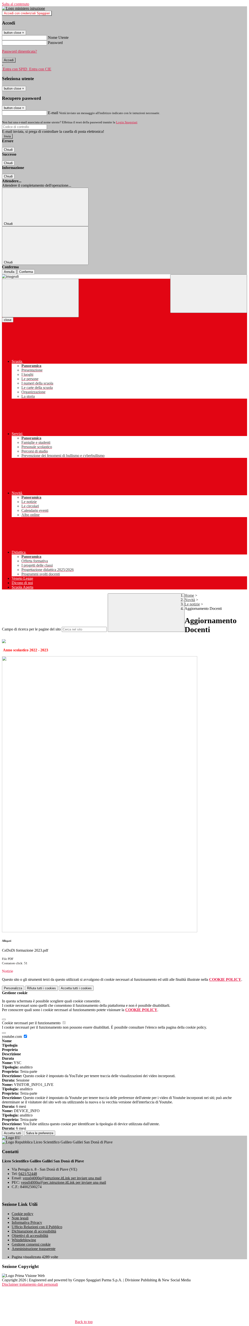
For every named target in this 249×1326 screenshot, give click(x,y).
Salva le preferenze (39, 1133)
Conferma (26, 272)
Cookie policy (22, 1214)
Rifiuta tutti (41, 988)
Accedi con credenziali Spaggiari (27, 13)
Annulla (9, 272)
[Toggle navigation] (40, 298)
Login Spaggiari (126, 122)
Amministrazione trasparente (33, 1249)
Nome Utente (58, 37)
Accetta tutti (76, 988)
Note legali (20, 1218)
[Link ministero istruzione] (23, 8)
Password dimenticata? (19, 51)
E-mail (53, 113)
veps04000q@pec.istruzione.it (63, 1182)
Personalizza (13, 988)
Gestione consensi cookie (31, 1244)
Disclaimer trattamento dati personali (30, 1284)
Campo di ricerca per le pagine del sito (31, 629)
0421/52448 (27, 1174)
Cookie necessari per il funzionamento (32, 1023)
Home (189, 595)
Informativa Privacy (27, 1222)
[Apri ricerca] (208, 293)
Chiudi (8, 149)
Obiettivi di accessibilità (30, 1236)
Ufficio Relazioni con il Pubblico (37, 1227)
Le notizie (192, 604)
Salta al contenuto (15, 4)
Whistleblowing (24, 1240)
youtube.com (12, 1036)
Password (55, 43)
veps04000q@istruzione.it (62, 1178)
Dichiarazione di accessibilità (34, 1231)
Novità (190, 600)
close (7, 320)
